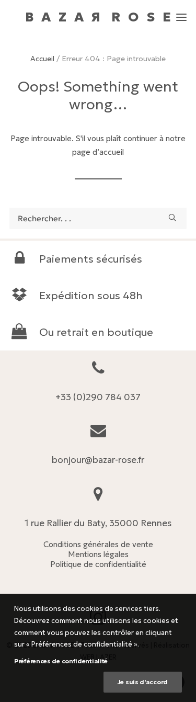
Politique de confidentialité (98, 564)
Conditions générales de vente (98, 544)
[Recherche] (98, 218)
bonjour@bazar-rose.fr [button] (98, 460)
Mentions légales (98, 554)
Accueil (42, 58)
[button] (181, 12)
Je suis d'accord (143, 682)
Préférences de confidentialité (61, 661)
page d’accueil (98, 152)
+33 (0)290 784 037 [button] (98, 397)
